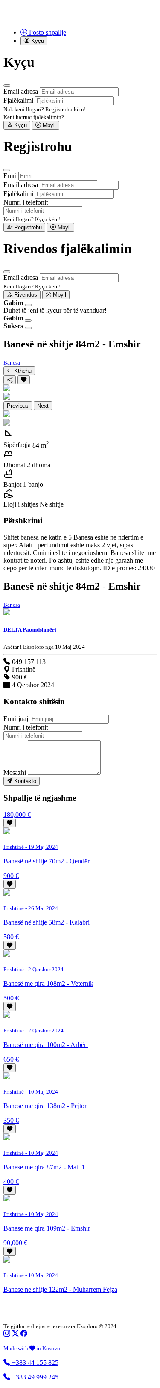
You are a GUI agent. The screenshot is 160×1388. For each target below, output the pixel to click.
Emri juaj (15, 718)
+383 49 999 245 (34, 1377)
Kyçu (19, 125)
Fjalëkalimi (18, 100)
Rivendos (24, 294)
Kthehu (22, 371)
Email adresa (20, 91)
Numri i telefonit (25, 202)
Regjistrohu (27, 227)
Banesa (11, 362)
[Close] (6, 85)
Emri (10, 175)
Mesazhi (14, 772)
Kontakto (24, 781)
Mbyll (48, 125)
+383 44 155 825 (34, 1362)
